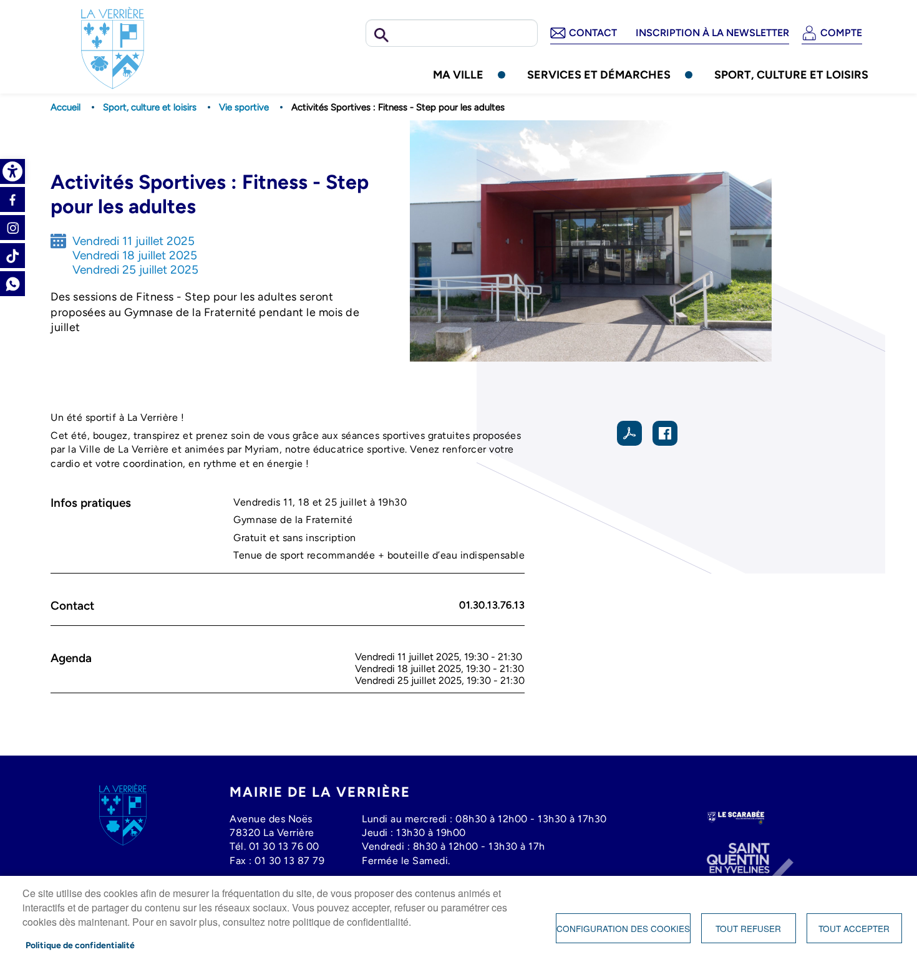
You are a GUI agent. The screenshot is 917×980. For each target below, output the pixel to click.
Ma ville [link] (458, 74)
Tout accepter (854, 928)
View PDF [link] (629, 433)
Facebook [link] (12, 199)
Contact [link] (593, 33)
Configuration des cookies (623, 928)
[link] (12, 171)
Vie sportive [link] (244, 107)
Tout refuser (748, 928)
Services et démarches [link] (599, 74)
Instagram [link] (12, 227)
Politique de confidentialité (80, 945)
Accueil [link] (65, 107)
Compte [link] (841, 33)
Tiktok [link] (12, 255)
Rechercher (382, 36)
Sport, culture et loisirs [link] (791, 74)
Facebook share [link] (665, 433)
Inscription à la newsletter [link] (712, 33)
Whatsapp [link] (12, 283)
